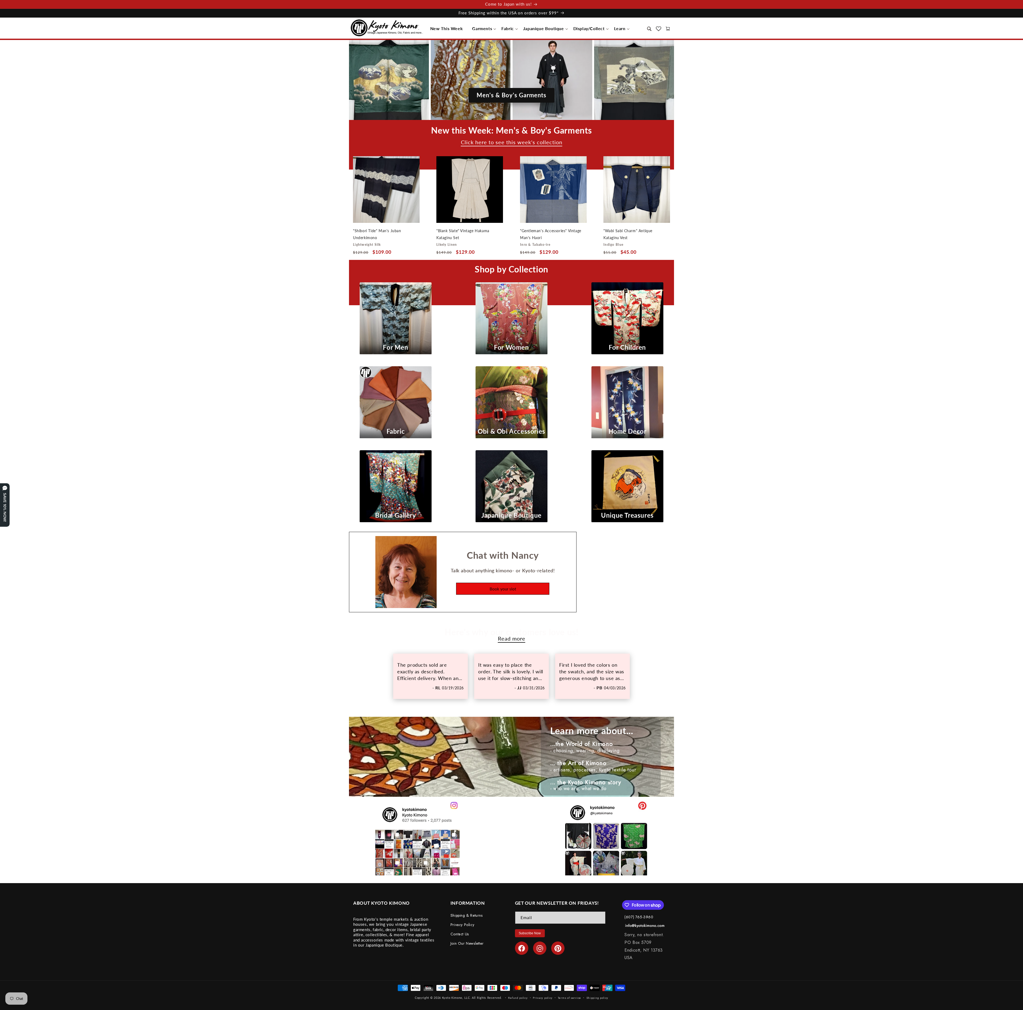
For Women (511, 347)
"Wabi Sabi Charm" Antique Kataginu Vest (627, 234)
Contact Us (459, 934)
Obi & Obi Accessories (511, 431)
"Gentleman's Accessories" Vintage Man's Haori (550, 234)
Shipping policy (597, 997)
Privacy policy (543, 997)
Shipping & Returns (466, 915)
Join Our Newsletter (467, 943)
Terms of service (569, 997)
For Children (627, 347)
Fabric (507, 28)
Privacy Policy (462, 925)
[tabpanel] (430, 676)
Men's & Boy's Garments (511, 95)
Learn (620, 28)
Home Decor (627, 431)
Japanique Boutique (543, 28)
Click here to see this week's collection (511, 142)
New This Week (446, 28)
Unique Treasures (627, 515)
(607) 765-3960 (638, 917)
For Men (395, 347)
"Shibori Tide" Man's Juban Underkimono (377, 234)
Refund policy (517, 997)
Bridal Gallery (395, 515)
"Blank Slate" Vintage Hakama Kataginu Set (462, 234)
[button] (448, 29)
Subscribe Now (530, 933)
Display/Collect (589, 28)
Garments (482, 28)
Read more (511, 639)
